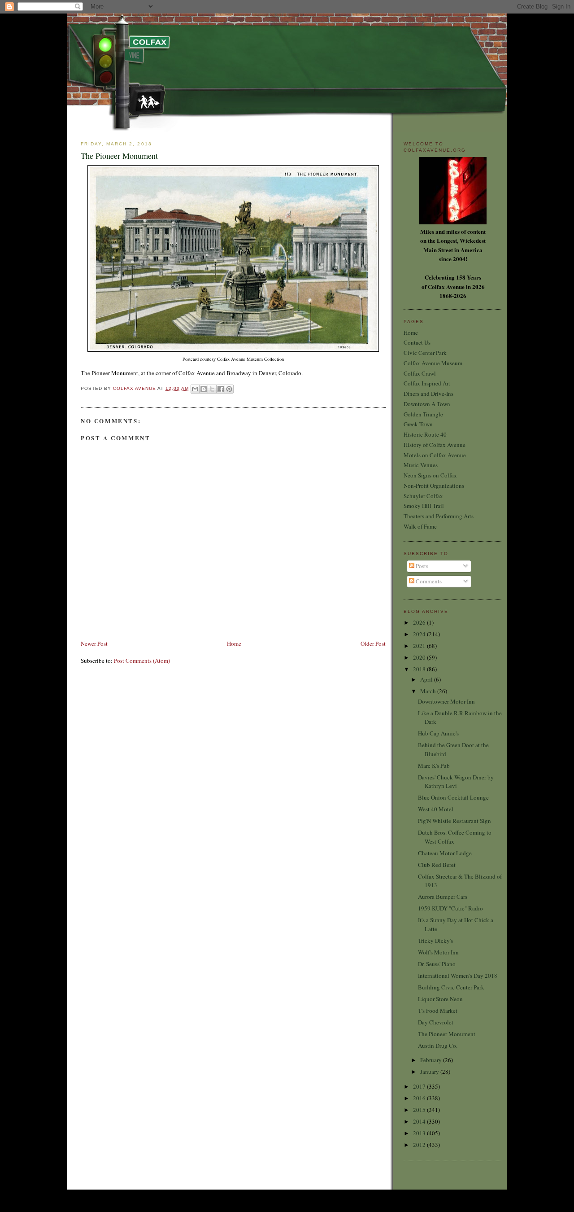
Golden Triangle (423, 414)
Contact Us (417, 342)
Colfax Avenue (135, 388)
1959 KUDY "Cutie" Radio (450, 908)
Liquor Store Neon (440, 999)
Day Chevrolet (435, 1022)
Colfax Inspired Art (427, 383)
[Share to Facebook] (220, 389)
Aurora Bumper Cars (442, 897)
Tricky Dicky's (435, 940)
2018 (420, 669)
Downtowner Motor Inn (446, 701)
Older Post (373, 643)
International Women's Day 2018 (457, 975)
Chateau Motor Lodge (445, 853)
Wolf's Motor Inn (438, 952)
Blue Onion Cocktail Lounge (453, 797)
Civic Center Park (425, 353)
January (430, 1072)
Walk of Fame (420, 526)
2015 (420, 1110)
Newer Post (94, 643)
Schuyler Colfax (423, 496)
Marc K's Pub (434, 765)
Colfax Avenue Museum (433, 363)
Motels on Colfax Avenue (435, 455)
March (428, 691)
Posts (421, 566)
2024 (420, 634)
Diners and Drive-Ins (428, 393)
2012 (420, 1145)
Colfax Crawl (420, 373)
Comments (428, 581)
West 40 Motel (435, 809)
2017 (420, 1086)
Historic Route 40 (425, 434)
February (431, 1060)
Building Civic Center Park (451, 987)
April (427, 679)
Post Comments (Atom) (142, 660)
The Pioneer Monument (446, 1034)
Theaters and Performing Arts (439, 516)
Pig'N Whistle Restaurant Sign (454, 821)
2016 (420, 1098)
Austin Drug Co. (437, 1045)
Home (234, 643)
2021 (420, 646)
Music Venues (421, 465)
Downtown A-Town (427, 404)
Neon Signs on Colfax (430, 475)
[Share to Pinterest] (229, 389)
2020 (420, 657)
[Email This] (195, 389)
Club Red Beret (437, 865)
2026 (420, 622)
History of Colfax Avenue (434, 445)
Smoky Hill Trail (424, 506)
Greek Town (418, 424)
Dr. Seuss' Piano (437, 964)
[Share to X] (212, 389)
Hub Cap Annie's (438, 733)
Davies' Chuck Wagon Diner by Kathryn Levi (456, 781)
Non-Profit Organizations (434, 485)
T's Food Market (437, 1010)
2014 (420, 1121)
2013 (420, 1133)
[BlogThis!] (203, 389)
